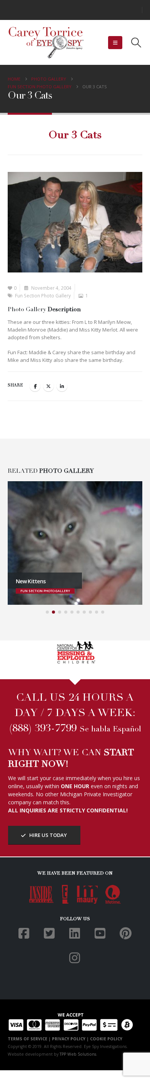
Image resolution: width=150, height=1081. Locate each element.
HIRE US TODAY (47, 835)
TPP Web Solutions (78, 1054)
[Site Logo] (46, 42)
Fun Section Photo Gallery (43, 295)
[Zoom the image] (75, 644)
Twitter (48, 386)
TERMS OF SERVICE (27, 1038)
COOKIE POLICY (106, 1038)
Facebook (35, 386)
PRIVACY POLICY (68, 1038)
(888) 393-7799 (43, 729)
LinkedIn (62, 386)
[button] (115, 42)
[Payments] (70, 1021)
